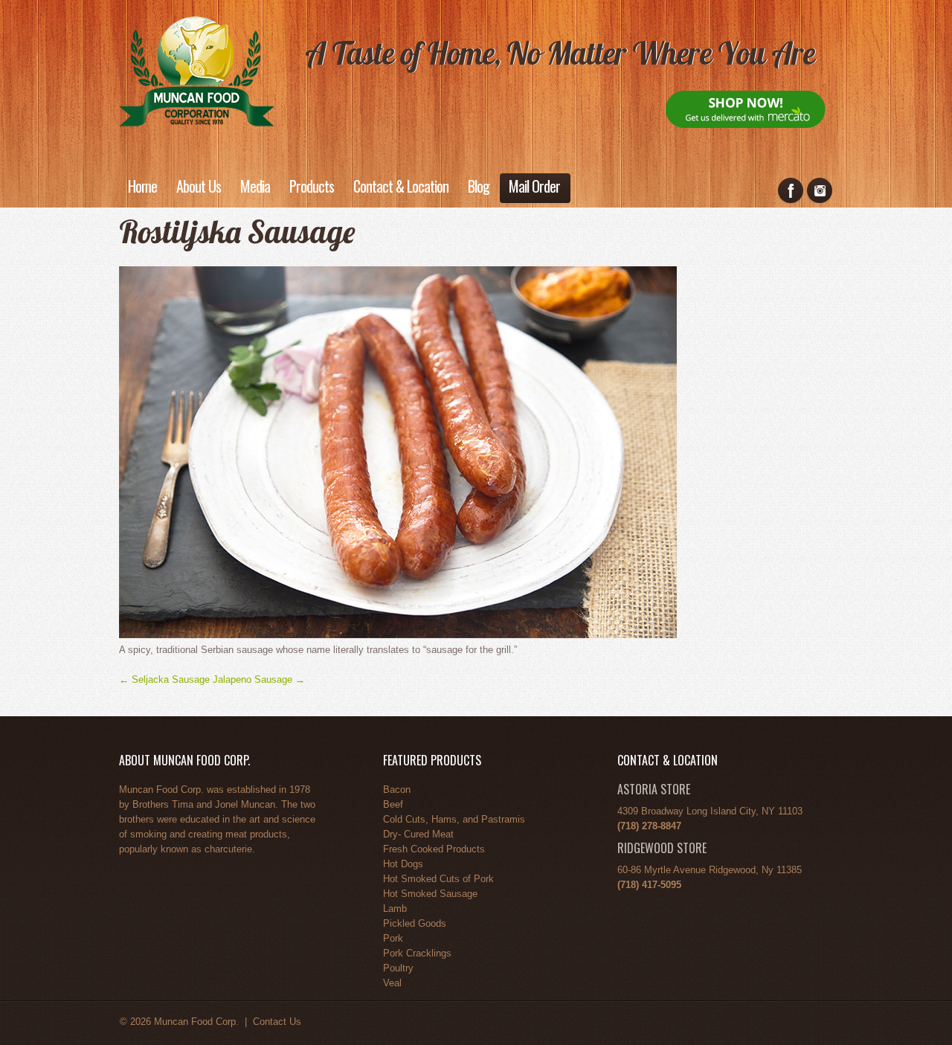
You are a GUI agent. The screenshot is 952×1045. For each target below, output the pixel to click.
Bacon (397, 789)
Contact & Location (400, 186)
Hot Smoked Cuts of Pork (438, 878)
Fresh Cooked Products (434, 849)
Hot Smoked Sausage (430, 893)
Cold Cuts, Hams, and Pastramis (454, 819)
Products (311, 186)
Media (255, 186)
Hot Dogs (403, 863)
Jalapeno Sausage (259, 679)
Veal (392, 982)
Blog (478, 186)
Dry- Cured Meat (418, 834)
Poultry (398, 968)
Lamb (395, 908)
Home (142, 186)
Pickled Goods (414, 923)
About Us (198, 186)
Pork (393, 938)
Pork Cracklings (417, 953)
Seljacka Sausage (164, 679)
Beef (393, 804)
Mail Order (534, 186)
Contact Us (277, 1021)
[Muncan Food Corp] (196, 69)
